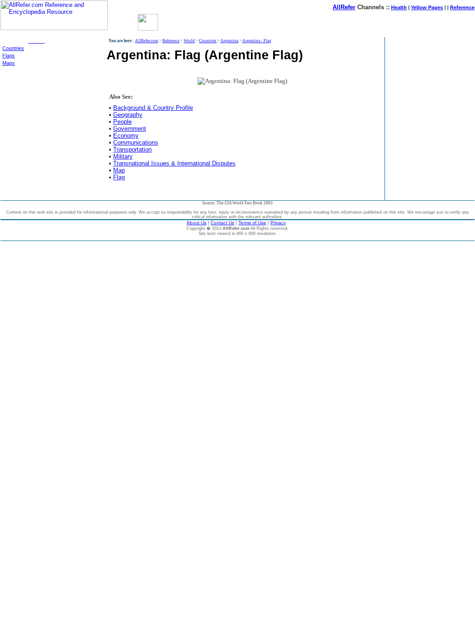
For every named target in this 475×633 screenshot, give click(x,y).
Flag (119, 177)
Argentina (229, 40)
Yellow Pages (427, 7)
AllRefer (344, 7)
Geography (127, 114)
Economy (126, 135)
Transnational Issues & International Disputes (174, 163)
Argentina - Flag (256, 40)
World (189, 40)
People (122, 121)
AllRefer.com (146, 40)
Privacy (278, 222)
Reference (462, 7)
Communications (135, 142)
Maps (8, 63)
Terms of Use (252, 222)
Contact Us (222, 222)
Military (123, 156)
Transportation (132, 149)
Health (399, 7)
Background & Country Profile (153, 107)
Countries (13, 48)
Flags (8, 55)
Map (119, 170)
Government (129, 128)
